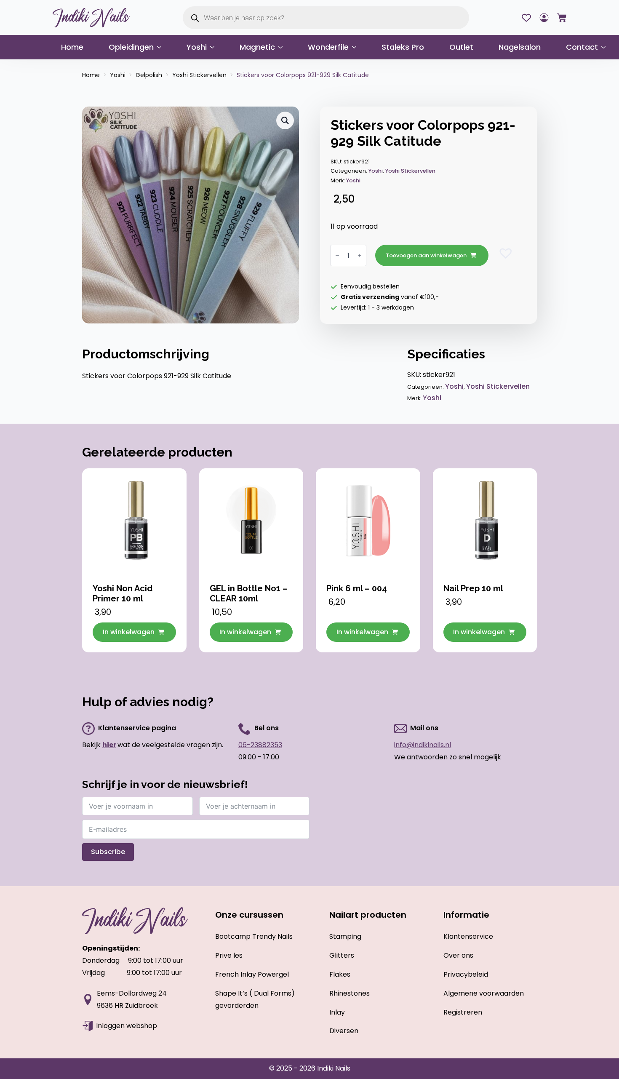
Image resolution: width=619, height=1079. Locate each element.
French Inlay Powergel (252, 974)
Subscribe (108, 852)
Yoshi (197, 47)
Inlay (337, 1012)
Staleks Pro (403, 47)
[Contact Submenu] (606, 47)
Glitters (341, 955)
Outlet (461, 47)
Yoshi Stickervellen (199, 75)
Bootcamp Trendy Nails (254, 936)
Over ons (458, 955)
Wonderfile (328, 47)
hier (109, 745)
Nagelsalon (520, 47)
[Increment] (359, 255)
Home (72, 47)
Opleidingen (131, 47)
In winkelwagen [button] (129, 632)
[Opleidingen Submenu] (162, 47)
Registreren (462, 1012)
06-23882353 (260, 745)
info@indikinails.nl (422, 745)
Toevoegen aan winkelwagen (426, 255)
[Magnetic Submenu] (283, 47)
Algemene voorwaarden (483, 993)
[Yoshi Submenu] (215, 47)
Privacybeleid (465, 974)
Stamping (345, 936)
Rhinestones (349, 993)
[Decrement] (337, 255)
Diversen (343, 1031)
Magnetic (257, 47)
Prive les (229, 955)
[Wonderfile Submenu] (357, 47)
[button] (285, 120)
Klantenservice (468, 936)
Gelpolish (149, 75)
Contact (582, 47)
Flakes (339, 974)
